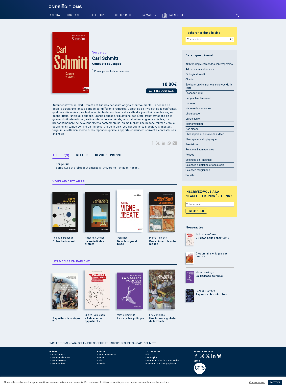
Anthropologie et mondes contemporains (209, 64)
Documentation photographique (160, 363)
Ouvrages (74, 15)
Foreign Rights (124, 15)
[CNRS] (200, 373)
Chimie (189, 79)
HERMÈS (101, 363)
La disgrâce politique (130, 318)
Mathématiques (195, 123)
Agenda (54, 15)
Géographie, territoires (198, 98)
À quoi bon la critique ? (66, 320)
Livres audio (193, 118)
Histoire (190, 103)
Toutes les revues (57, 360)
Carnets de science (106, 354)
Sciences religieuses (198, 170)
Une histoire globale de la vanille (162, 320)
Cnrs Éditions (58, 343)
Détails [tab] (82, 155)
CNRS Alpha (151, 357)
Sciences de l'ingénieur (199, 159)
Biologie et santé (195, 74)
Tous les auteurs (57, 354)
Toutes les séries (57, 363)
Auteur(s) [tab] (60, 155)
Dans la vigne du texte (127, 242)
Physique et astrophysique (201, 139)
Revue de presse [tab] (108, 155)
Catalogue (78, 343)
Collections (97, 15)
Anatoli (100, 357)
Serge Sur (100, 52)
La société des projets (94, 242)
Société (190, 175)
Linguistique (193, 113)
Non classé (192, 129)
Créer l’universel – (64, 241)
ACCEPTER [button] (275, 382)
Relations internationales (200, 149)
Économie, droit (194, 93)
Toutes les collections (59, 357)
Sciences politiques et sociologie (205, 164)
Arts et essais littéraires (200, 69)
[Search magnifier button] (237, 15)
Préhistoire (192, 144)
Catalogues (177, 15)
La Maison (149, 15)
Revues (190, 154)
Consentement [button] (257, 382)
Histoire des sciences (198, 108)
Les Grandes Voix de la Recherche (162, 360)
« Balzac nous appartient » (93, 320)
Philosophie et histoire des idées (111, 71)
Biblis (148, 354)
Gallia (100, 360)
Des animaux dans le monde (162, 242)
